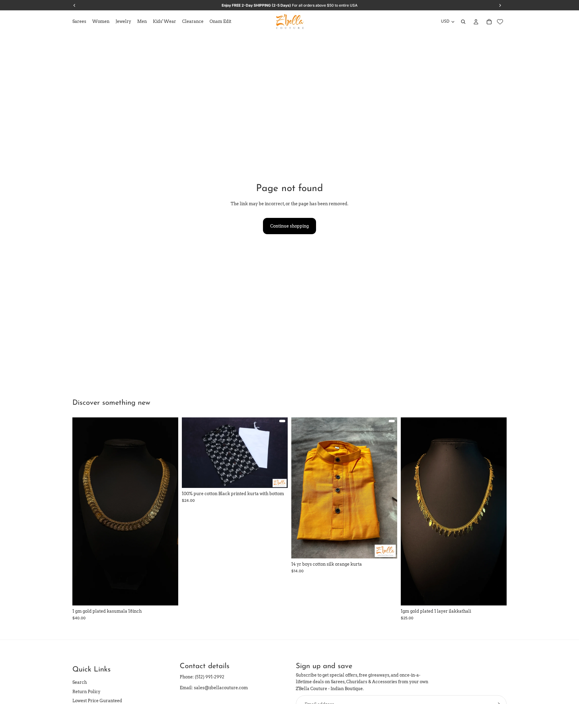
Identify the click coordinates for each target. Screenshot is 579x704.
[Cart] (489, 21)
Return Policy (86, 691)
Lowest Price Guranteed (97, 700)
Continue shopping (289, 226)
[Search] (463, 21)
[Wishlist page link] (500, 22)
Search (79, 682)
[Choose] (278, 478)
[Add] (168, 596)
